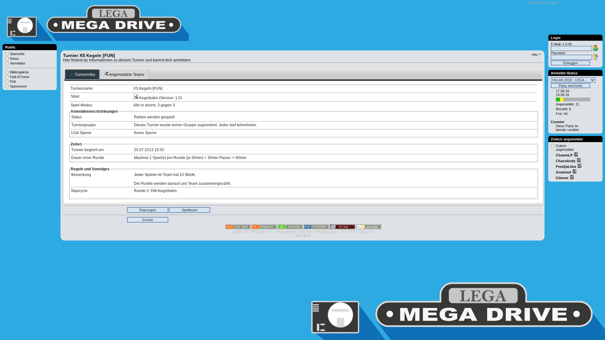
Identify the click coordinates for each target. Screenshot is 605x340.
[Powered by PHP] (316, 228)
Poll (12, 81)
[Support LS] (290, 228)
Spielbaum (190, 210)
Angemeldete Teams (126, 74)
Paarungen (147, 210)
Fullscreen (366, 232)
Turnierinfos (84, 74)
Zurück (147, 220)
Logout (552, 2)
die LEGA (303, 235)
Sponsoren (18, 86)
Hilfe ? (536, 54)
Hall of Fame (19, 77)
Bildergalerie (19, 72)
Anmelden (17, 63)
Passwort (558, 53)
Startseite (17, 54)
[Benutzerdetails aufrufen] (575, 155)
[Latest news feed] (238, 228)
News (14, 58)
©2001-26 (240, 232)
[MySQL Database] (342, 228)
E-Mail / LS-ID (561, 44)
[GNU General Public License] (264, 228)
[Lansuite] (368, 228)
